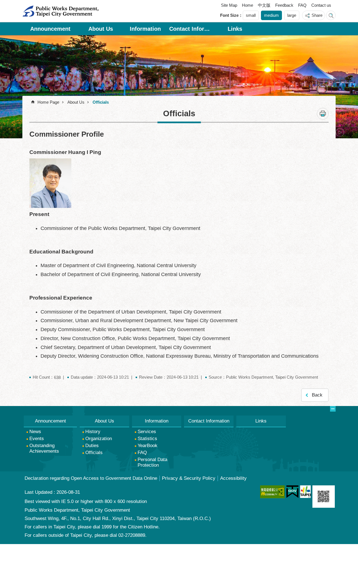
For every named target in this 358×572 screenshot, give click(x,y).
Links (235, 29)
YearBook (147, 445)
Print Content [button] (323, 114)
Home (247, 5)
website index (331, 15)
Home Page (48, 102)
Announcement (50, 29)
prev (38, 132)
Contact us (321, 5)
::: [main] (27, 100)
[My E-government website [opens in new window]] (292, 491)
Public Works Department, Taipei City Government (60, 11)
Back (317, 395)
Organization (98, 438)
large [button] (291, 15)
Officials (101, 102)
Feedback (284, 5)
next (340, 132)
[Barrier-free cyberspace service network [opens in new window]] (272, 491)
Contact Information (190, 29)
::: (29, 6)
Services (147, 431)
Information (145, 29)
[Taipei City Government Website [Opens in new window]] (305, 491)
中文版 (264, 5)
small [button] (251, 15)
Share (317, 15)
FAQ (302, 5)
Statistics (147, 438)
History (92, 431)
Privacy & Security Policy (188, 478)
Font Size (229, 15)
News (35, 431)
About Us (100, 29)
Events (36, 438)
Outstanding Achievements (44, 448)
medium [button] (271, 15)
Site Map (229, 5)
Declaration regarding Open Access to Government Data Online (91, 478)
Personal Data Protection (152, 462)
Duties (92, 445)
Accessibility (233, 478)
